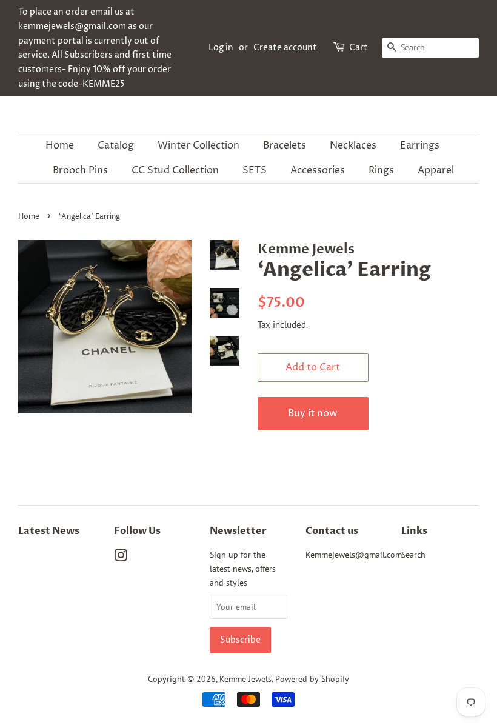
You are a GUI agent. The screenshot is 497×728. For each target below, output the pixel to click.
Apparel (436, 170)
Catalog (116, 145)
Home (59, 145)
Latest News (48, 531)
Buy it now (313, 413)
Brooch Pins (80, 170)
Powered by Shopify (312, 678)
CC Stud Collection (175, 170)
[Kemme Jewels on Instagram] (120, 557)
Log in (220, 47)
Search (413, 554)
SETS (254, 170)
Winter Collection (198, 145)
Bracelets (284, 145)
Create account (285, 47)
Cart (358, 47)
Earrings (419, 145)
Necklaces (353, 145)
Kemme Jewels (245, 678)
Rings (381, 170)
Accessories (317, 170)
